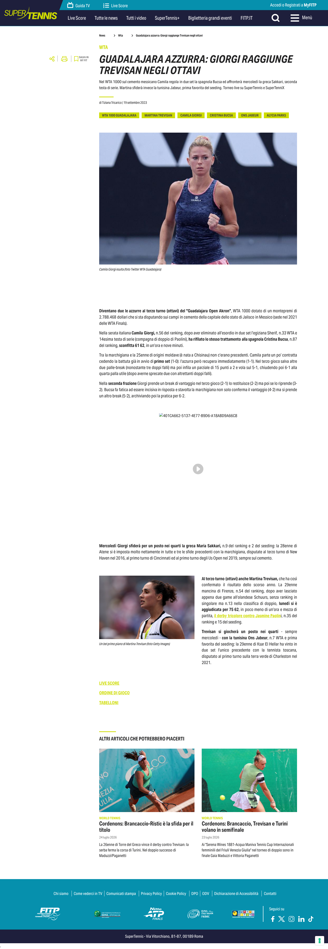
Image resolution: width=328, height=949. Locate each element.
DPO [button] (194, 893)
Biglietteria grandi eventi (210, 18)
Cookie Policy (176, 893)
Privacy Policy (151, 893)
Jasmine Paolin (268, 615)
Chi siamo (61, 893)
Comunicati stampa (121, 893)
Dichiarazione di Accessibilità (236, 893)
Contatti (270, 893)
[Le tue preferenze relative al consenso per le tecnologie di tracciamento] (319, 940)
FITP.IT (247, 18)
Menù (306, 17)
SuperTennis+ (167, 18)
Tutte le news (106, 18)
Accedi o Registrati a (293, 5)
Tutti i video (136, 18)
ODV (205, 893)
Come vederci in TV (88, 893)
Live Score (119, 5)
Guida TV (82, 5)
